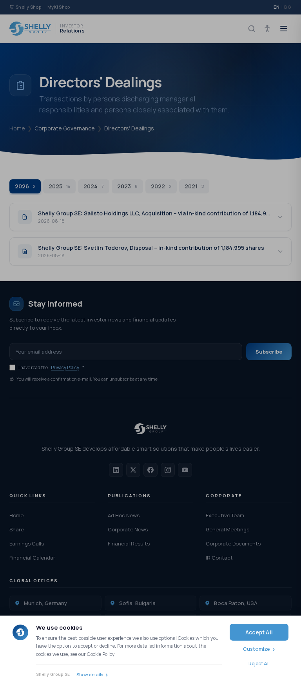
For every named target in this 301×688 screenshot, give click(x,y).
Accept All (259, 632)
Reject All (259, 663)
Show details (89, 674)
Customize (256, 648)
